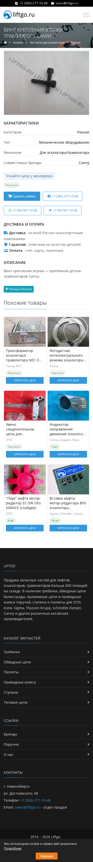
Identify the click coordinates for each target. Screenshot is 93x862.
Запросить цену (25, 380)
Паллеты (11, 672)
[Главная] (5, 42)
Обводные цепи (17, 662)
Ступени (11, 692)
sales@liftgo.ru (67, 3)
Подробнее (12, 848)
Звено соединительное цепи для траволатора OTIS (21, 429)
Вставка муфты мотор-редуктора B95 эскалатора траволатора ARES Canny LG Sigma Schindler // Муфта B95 (68, 503)
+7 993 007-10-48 (24, 210)
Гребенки (12, 651)
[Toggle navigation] (85, 15)
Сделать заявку (24, 196)
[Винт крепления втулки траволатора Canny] (46, 83)
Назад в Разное (20, 289)
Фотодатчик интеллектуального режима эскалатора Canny (66, 355)
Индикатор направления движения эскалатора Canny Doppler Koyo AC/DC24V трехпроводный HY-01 (68, 429)
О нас (8, 754)
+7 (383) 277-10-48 (34, 3)
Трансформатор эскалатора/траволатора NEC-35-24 (24, 355)
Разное (75, 42)
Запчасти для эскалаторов (47, 42)
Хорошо (46, 856)
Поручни (11, 744)
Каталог (18, 42)
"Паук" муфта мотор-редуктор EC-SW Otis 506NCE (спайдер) (23, 503)
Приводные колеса (20, 682)
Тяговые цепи (16, 702)
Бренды (10, 734)
